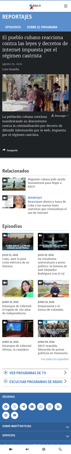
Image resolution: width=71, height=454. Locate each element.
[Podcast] (43, 449)
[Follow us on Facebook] (5, 406)
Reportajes (35, 198)
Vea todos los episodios (55, 359)
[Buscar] (60, 449)
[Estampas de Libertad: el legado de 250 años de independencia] (17, 288)
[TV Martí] (10, 449)
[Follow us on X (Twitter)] (14, 406)
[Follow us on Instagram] (49, 406)
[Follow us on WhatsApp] (40, 406)
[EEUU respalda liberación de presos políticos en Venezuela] (53, 328)
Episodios (13, 27)
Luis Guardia (10, 69)
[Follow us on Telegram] (23, 406)
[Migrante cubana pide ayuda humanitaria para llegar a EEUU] (14, 184)
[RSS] (58, 406)
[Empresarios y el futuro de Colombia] (53, 288)
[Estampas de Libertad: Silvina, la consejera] (17, 328)
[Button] (10, 151)
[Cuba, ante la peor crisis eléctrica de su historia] (17, 241)
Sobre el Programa (42, 27)
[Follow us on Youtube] (32, 406)
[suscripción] (14, 415)
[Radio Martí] (27, 449)
